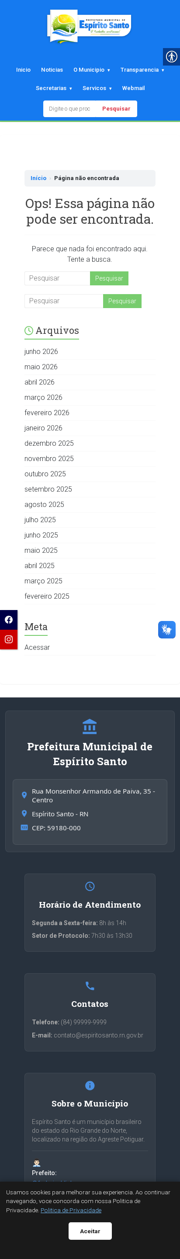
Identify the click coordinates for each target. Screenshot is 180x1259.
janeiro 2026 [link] (43, 428)
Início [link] (38, 178)
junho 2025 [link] (41, 535)
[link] (8, 620)
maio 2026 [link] (41, 367)
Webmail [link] (133, 88)
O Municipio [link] (88, 69)
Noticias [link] (52, 69)
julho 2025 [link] (40, 520)
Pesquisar (116, 108)
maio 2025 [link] (41, 550)
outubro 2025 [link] (45, 474)
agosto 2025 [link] (44, 504)
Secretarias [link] (51, 88)
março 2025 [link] (43, 581)
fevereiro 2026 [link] (46, 413)
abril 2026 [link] (39, 382)
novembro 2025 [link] (49, 458)
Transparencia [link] (140, 69)
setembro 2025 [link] (48, 489)
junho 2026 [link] (41, 351)
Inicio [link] (23, 69)
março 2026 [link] (43, 397)
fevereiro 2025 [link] (46, 596)
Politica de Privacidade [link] (71, 1210)
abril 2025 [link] (39, 566)
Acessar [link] (37, 647)
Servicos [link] (94, 88)
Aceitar (90, 1231)
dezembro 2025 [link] (49, 443)
